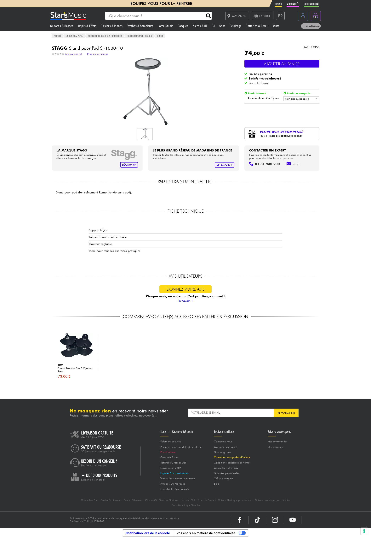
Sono (222, 26)
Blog (216, 483)
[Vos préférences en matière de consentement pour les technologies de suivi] (364, 531)
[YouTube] (292, 520)
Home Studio (165, 26)
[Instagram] (275, 520)
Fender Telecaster (133, 500)
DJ (214, 26)
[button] (145, 134)
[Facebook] (239, 520)
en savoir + (224, 164)
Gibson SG (151, 500)
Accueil (57, 35)
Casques (183, 26)
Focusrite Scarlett (206, 500)
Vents (275, 26)
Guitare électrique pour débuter (235, 500)
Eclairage (236, 26)
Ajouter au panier (282, 63)
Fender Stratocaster (111, 500)
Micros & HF (200, 26)
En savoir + (185, 301)
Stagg (160, 35)
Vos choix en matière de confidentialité (205, 533)
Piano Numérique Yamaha (185, 505)
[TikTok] (257, 520)
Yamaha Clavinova (169, 500)
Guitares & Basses (62, 26)
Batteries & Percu (257, 26)
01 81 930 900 (99, 465)
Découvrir (129, 164)
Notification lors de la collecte (147, 533)
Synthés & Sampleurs (140, 26)
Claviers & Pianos (112, 26)
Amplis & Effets (87, 26)
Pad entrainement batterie (139, 35)
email (297, 164)
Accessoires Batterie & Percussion (105, 35)
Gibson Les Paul (89, 500)
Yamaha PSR (188, 500)
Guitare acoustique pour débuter (272, 500)
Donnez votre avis (185, 289)
